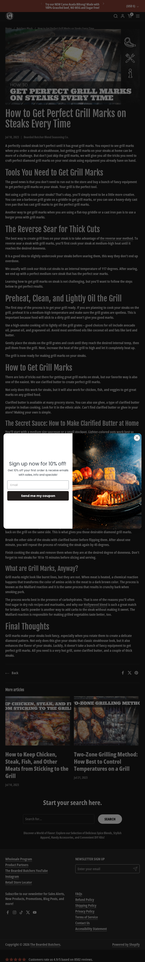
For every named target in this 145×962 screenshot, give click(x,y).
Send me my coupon (38, 496)
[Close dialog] (137, 438)
